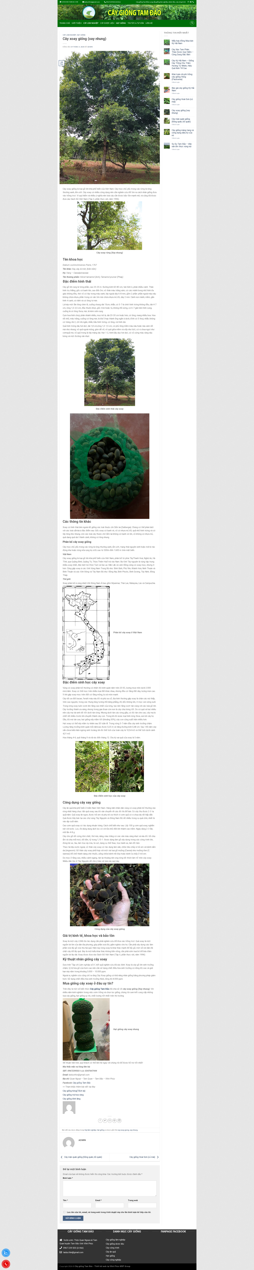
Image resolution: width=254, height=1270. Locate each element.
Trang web (133, 1200)
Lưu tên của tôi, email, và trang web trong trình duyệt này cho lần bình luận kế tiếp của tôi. (109, 1212)
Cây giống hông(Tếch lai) (74, 1091)
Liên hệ (149, 23)
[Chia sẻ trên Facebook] (100, 1120)
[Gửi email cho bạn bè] (110, 1120)
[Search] (192, 23)
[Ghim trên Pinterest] (114, 1120)
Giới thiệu (76, 23)
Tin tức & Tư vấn (136, 23)
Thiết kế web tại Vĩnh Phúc (106, 1266)
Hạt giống (121, 23)
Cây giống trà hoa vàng (73, 1095)
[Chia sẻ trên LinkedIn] (119, 1120)
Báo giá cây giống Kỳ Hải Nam (183, 89)
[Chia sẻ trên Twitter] (105, 1120)
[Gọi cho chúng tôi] (193, 2)
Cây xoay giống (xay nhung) (181, 111)
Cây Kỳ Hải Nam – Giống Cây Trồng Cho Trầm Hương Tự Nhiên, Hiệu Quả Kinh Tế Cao (183, 64)
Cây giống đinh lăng (71, 1099)
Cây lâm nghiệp (90, 23)
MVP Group (125, 1266)
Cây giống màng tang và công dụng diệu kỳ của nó (183, 132)
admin (90, 47)
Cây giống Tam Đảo (99, 989)
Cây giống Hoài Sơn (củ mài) (143, 1157)
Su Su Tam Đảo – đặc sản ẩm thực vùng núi (182, 145)
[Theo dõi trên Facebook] (188, 2)
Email (98, 1200)
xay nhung (134, 1130)
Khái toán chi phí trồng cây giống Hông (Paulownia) (182, 77)
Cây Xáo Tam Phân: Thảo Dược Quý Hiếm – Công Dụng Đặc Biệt (182, 52)
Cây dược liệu (107, 23)
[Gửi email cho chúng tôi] (190, 2)
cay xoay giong (123, 1130)
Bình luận (68, 1178)
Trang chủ (65, 23)
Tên (65, 1200)
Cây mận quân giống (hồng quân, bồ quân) (83, 1157)
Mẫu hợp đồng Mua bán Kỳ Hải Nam (182, 42)
